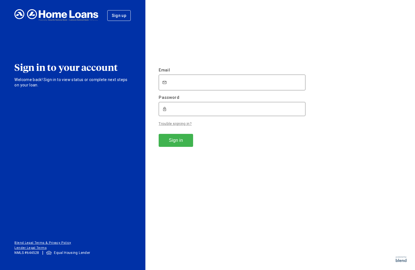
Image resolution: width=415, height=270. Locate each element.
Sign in (176, 140)
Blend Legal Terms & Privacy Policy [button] (42, 243)
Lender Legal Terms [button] (30, 248)
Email (164, 70)
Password (169, 97)
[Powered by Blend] (401, 260)
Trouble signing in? (175, 123)
